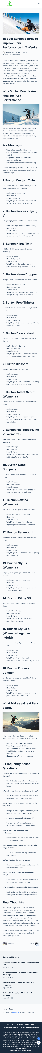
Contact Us (19, 1024)
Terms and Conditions (10, 1027)
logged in (15, 1012)
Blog (4, 54)
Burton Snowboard (13, 54)
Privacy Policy (30, 1024)
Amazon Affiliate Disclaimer (29, 1027)
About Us (10, 1024)
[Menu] (38, 4)
